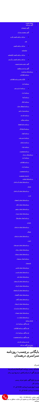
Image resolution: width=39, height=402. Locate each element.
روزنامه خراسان (24, 142)
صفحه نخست (29, 23)
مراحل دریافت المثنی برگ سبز (16, 59)
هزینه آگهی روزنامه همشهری (21, 337)
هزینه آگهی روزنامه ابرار (22, 324)
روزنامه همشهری (24, 151)
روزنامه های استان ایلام (22, 205)
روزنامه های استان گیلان (22, 299)
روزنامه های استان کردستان (21, 281)
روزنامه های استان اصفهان (21, 200)
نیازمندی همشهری (24, 176)
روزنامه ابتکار (25, 102)
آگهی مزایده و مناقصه (23, 68)
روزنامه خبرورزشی (24, 138)
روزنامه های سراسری (27, 72)
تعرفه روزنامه (29, 321)
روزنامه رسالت (25, 120)
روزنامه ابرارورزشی (19, 88)
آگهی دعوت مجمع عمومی (22, 64)
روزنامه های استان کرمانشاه (21, 290)
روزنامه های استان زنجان (22, 250)
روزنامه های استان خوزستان (21, 245)
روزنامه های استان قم (23, 277)
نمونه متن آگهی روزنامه (26, 345)
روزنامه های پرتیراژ (28, 155)
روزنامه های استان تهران (22, 214)
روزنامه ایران (25, 93)
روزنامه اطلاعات (24, 75)
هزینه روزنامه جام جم (23, 342)
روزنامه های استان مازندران (21, 308)
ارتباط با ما (30, 347)
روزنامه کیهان (25, 133)
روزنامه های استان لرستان (22, 304)
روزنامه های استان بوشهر (22, 209)
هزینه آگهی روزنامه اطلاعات (21, 328)
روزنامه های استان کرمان (22, 286)
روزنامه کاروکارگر (24, 129)
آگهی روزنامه (29, 25)
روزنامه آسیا (25, 97)
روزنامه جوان (25, 147)
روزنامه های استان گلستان (22, 295)
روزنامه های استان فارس (22, 268)
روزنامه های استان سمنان (22, 254)
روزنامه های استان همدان (22, 313)
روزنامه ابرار (25, 84)
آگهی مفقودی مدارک (23, 32)
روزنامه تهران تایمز (24, 111)
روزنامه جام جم (25, 115)
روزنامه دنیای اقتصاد (23, 124)
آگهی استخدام (25, 28)
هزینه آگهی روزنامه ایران (22, 333)
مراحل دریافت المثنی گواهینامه (16, 55)
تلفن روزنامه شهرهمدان (27, 361)
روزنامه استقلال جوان (23, 106)
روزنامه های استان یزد (23, 317)
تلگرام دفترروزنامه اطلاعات (17, 79)
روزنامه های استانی (27, 179)
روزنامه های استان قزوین (22, 272)
